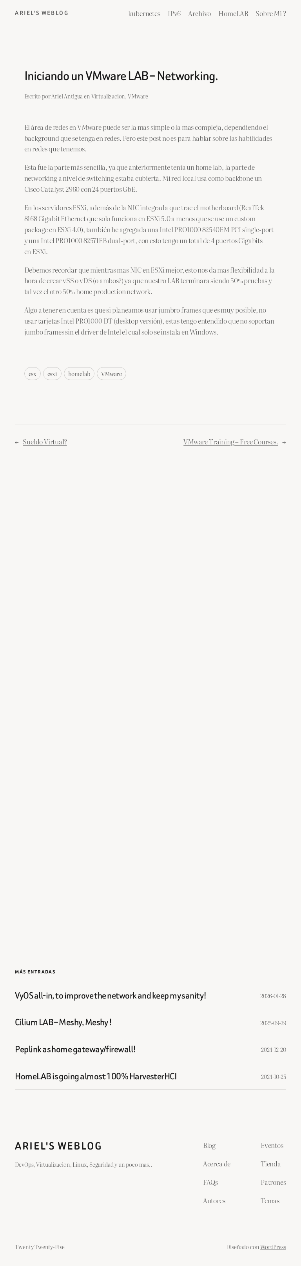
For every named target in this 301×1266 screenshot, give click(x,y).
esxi (52, 373)
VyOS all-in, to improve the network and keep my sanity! (110, 995)
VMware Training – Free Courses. (230, 441)
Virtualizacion (108, 96)
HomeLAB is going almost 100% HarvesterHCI (96, 1076)
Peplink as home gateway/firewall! (75, 1049)
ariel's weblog (42, 13)
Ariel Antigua (67, 96)
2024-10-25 (273, 1076)
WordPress (273, 1246)
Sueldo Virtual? (45, 441)
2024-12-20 (273, 1049)
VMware (138, 96)
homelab (79, 373)
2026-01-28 (273, 995)
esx (32, 373)
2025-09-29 (273, 1023)
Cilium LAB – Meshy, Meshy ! (63, 1022)
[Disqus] (150, 578)
